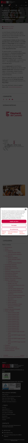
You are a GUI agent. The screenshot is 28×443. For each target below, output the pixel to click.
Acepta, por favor (14, 221)
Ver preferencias (14, 229)
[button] (25, 209)
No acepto (14, 225)
